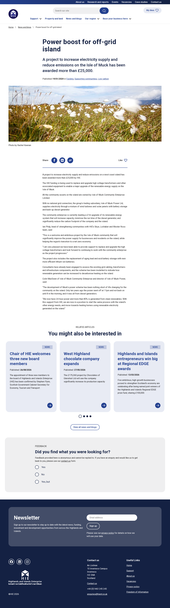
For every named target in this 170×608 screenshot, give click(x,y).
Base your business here (115, 18)
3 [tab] (87, 416)
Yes (45, 467)
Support (34, 18)
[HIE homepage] (13, 14)
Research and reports (98, 2)
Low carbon (103, 79)
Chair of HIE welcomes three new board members (30, 358)
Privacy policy (132, 586)
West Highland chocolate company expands (81, 358)
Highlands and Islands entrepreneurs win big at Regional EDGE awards (138, 361)
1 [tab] (80, 416)
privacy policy (107, 533)
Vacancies (127, 2)
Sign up (93, 526)
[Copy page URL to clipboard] (70, 160)
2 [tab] (84, 416)
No (42, 474)
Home (11, 27)
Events (115, 2)
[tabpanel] (31, 376)
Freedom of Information (137, 592)
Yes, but (45, 481)
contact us (66, 461)
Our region (90, 18)
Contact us (156, 2)
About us (80, 2)
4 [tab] (90, 416)
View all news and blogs (85, 427)
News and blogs (74, 18)
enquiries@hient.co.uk (97, 594)
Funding (70, 79)
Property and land (54, 18)
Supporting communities (86, 79)
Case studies (141, 2)
